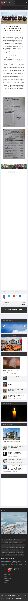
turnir (16, 555)
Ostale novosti (7, 374)
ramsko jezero (12, 552)
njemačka (18, 545)
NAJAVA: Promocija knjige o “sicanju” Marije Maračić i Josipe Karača (15, 454)
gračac (14, 540)
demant (13, 172)
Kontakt (5, 582)
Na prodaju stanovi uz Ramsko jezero (11, 441)
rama (21, 550)
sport (3, 555)
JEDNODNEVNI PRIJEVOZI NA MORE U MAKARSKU (15, 447)
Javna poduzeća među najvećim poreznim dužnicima (15, 460)
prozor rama (16, 550)
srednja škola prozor (9, 555)
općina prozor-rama (13, 547)
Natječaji (6, 471)
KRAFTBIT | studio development (15, 598)
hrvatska (6, 542)
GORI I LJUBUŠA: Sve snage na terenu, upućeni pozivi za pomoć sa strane (14, 371)
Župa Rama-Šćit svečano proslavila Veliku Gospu (16, 390)
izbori (10, 542)
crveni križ (6, 540)
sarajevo (22, 552)
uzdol (19, 555)
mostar (13, 545)
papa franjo (21, 547)
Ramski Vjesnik (11, 595)
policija (3, 550)
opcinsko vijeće (5, 547)
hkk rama (19, 540)
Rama (5, 32)
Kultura (10, 456)
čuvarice (9, 172)
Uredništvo (19, 32)
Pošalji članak (7, 574)
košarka (9, 545)
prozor (11, 550)
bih (2, 540)
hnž (2, 542)
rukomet (17, 552)
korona (20, 542)
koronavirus (4, 545)
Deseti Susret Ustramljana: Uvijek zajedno (16, 384)
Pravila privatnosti (7, 578)
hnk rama (24, 540)
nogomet (23, 545)
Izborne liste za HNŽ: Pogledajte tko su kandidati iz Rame (16, 377)
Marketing (6, 576)
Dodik (10, 540)
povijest (7, 550)
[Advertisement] (14, 232)
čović (22, 555)
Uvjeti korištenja (7, 580)
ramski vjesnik (5, 552)
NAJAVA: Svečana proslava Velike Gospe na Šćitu (16, 396)
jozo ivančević (15, 542)
